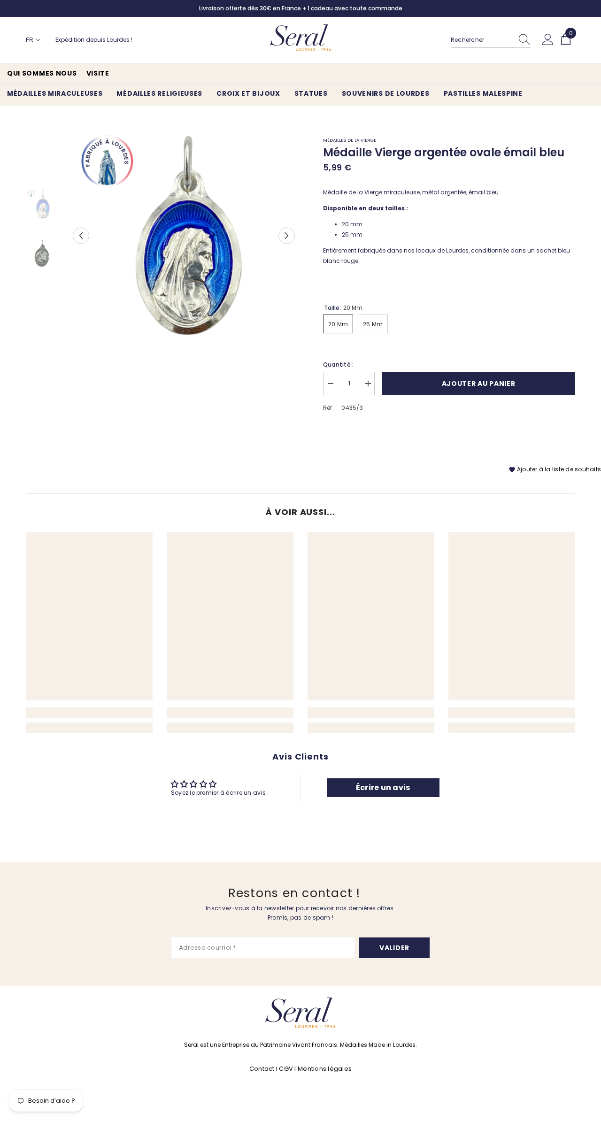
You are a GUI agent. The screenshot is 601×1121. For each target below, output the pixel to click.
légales (340, 1068)
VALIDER (394, 947)
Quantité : (338, 365)
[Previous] (81, 235)
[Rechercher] (491, 40)
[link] (89, 712)
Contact (262, 1068)
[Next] (286, 235)
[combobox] (482, 40)
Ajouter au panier (479, 383)
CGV (286, 1068)
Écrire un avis (383, 787)
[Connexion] (548, 40)
